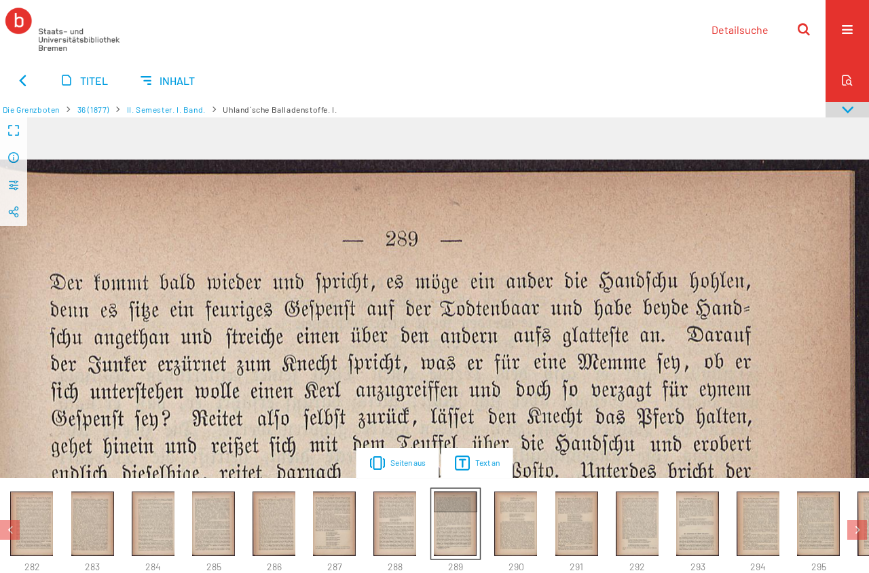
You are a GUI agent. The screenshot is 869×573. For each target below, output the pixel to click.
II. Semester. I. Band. (166, 109)
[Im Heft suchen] (847, 80)
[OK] (804, 29)
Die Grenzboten (31, 109)
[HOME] (62, 29)
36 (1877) (93, 109)
